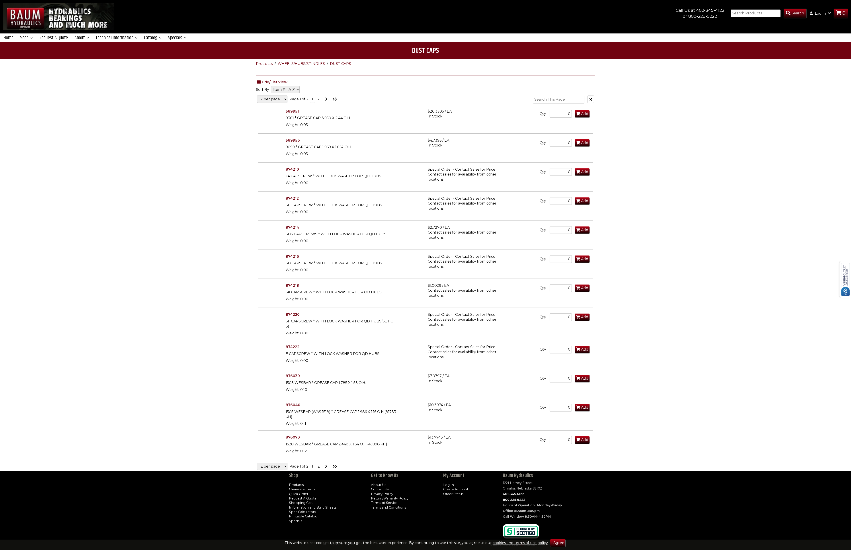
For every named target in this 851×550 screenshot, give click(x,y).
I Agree (557, 543)
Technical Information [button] (115, 38)
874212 (292, 198)
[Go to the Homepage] (58, 16)
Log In (448, 485)
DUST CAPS (340, 64)
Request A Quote (53, 38)
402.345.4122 (513, 494)
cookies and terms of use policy (520, 543)
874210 (292, 169)
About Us (378, 485)
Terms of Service (384, 503)
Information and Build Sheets (312, 507)
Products (264, 64)
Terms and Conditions (388, 507)
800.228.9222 (514, 500)
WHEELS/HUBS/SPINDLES (302, 64)
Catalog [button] (151, 38)
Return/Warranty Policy (389, 498)
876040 (293, 405)
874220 (293, 314)
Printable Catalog (303, 516)
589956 (293, 140)
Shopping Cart (301, 503)
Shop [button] (24, 38)
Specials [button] (175, 38)
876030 (293, 376)
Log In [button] (820, 13)
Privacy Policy (382, 494)
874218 (292, 285)
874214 (292, 227)
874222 (292, 347)
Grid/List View (274, 82)
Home (8, 38)
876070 (293, 437)
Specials (295, 521)
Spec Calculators (302, 512)
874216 (292, 256)
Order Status (453, 494)
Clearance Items (302, 489)
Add (584, 114)
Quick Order (298, 494)
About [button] (80, 38)
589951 (292, 111)
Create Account (455, 489)
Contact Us (380, 489)
